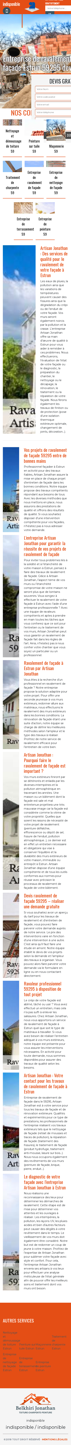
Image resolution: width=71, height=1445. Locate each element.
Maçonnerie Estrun (43, 1346)
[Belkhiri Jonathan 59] (35, 1403)
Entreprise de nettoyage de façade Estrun (10, 1362)
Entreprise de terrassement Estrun (27, 1364)
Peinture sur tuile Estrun (27, 1346)
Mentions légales (54, 1439)
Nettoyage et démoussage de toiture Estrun (11, 1340)
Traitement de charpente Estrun (59, 1342)
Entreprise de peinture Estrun (43, 1366)
